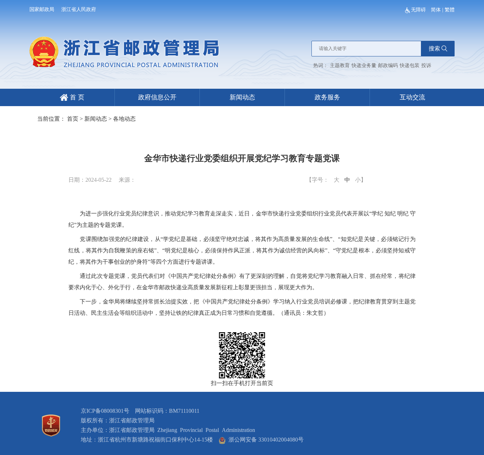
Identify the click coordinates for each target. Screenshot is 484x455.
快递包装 (410, 65)
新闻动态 (242, 97)
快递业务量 (363, 65)
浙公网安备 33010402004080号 (265, 440)
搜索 (434, 48)
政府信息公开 (157, 97)
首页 (72, 119)
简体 (436, 9)
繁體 (450, 9)
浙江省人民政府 (78, 9)
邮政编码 (388, 65)
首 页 (76, 97)
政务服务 (327, 97)
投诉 (426, 65)
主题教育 (340, 65)
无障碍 (419, 9)
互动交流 (412, 97)
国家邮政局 (41, 9)
